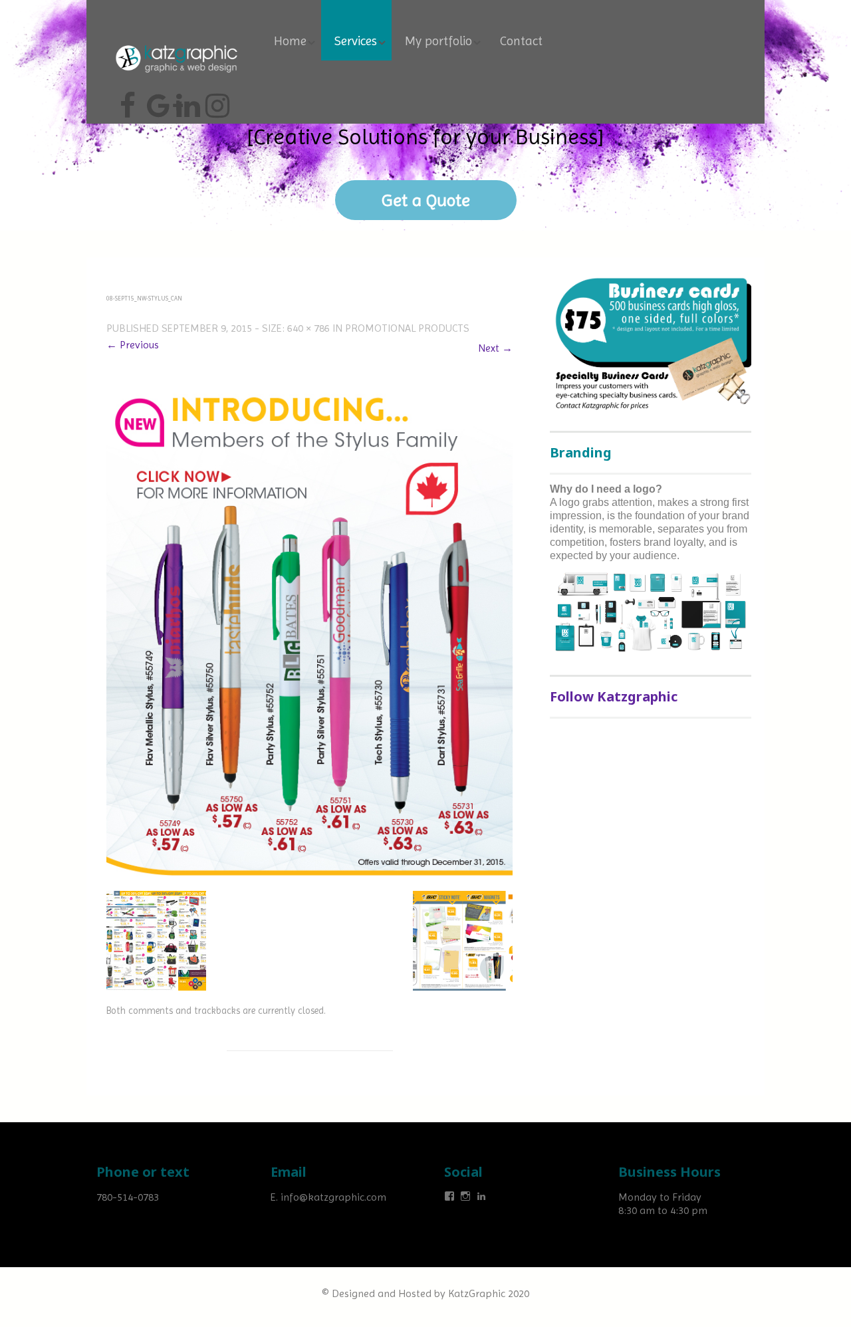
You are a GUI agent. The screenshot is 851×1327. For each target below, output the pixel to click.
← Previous (132, 344)
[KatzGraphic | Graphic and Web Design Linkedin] (186, 100)
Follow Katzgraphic (613, 696)
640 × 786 (308, 328)
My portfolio (438, 41)
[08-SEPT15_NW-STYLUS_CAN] (309, 626)
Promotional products (407, 328)
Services (355, 41)
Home (290, 41)
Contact (521, 41)
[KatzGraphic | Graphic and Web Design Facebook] (128, 100)
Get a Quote (426, 200)
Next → (495, 348)
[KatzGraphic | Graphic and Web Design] (176, 43)
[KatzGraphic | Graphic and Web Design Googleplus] (157, 100)
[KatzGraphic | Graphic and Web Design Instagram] (215, 100)
